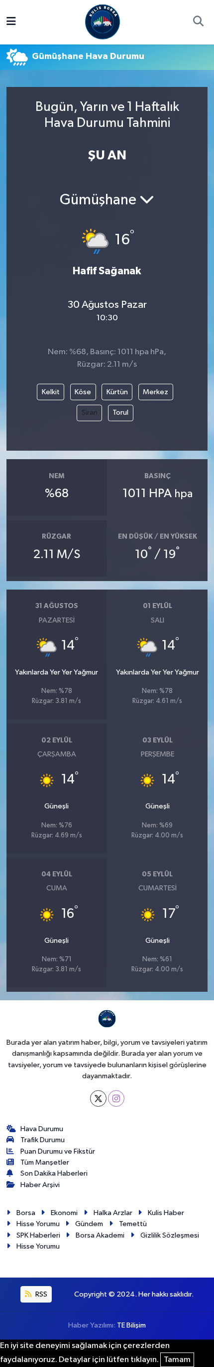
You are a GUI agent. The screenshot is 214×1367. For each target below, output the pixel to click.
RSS (40, 1294)
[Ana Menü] (11, 22)
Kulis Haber (166, 1213)
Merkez (155, 392)
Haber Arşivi (40, 1185)
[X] (98, 1098)
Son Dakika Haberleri (54, 1173)
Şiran (90, 412)
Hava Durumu (41, 1129)
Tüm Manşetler (44, 1162)
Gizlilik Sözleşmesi (169, 1235)
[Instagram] (116, 1098)
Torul (120, 412)
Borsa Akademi (100, 1235)
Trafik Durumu (42, 1140)
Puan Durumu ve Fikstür (57, 1151)
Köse (83, 392)
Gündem (89, 1224)
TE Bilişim (131, 1325)
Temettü (133, 1224)
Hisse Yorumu (38, 1224)
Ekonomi (64, 1213)
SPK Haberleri (38, 1235)
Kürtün (117, 392)
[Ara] (198, 22)
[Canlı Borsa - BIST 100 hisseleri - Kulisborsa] (102, 21)
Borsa (25, 1213)
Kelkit (51, 392)
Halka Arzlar (113, 1213)
